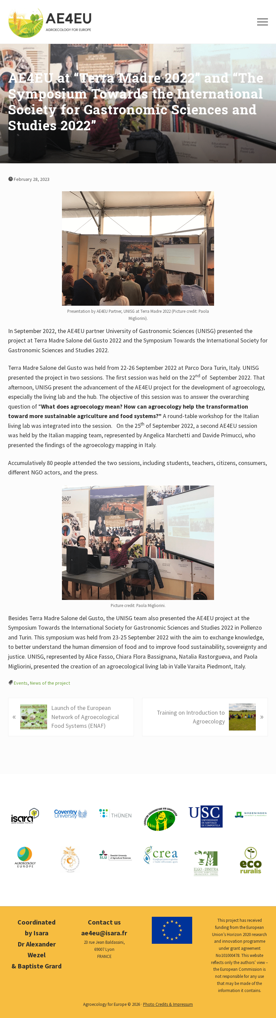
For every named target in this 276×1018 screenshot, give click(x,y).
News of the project (50, 683)
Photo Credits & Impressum (168, 1004)
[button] (262, 21)
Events (21, 683)
